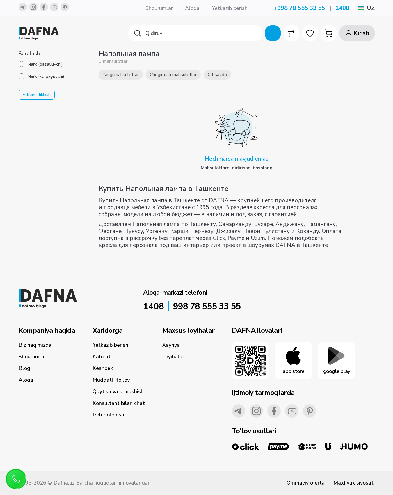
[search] (195, 33)
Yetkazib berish (230, 8)
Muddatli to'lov (111, 379)
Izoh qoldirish (108, 414)
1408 (342, 8)
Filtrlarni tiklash (37, 94)
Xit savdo (217, 75)
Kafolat (102, 356)
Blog (24, 368)
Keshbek (103, 368)
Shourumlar (159, 8)
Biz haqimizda (35, 344)
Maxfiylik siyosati (354, 482)
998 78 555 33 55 (207, 306)
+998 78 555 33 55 (299, 8)
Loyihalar (173, 356)
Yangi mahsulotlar (121, 75)
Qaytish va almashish (118, 391)
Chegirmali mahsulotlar (173, 75)
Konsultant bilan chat (119, 403)
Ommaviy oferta (306, 482)
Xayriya (171, 344)
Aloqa (192, 8)
